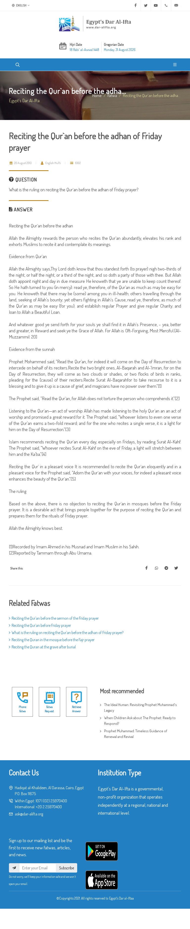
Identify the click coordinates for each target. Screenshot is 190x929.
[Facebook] (136, 5)
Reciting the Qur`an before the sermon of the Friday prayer (55, 618)
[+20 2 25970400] (166, 5)
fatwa (112, 95)
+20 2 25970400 (49, 806)
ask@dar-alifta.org (29, 813)
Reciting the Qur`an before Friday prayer (41, 625)
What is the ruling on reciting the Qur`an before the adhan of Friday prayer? (67, 632)
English (21, 5)
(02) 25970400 (55, 800)
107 (38, 800)
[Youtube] (156, 5)
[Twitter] (146, 5)
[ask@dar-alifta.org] (176, 5)
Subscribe (66, 867)
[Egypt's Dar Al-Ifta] (95, 23)
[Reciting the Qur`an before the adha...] (146, 568)
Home (97, 95)
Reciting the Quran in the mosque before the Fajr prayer (53, 639)
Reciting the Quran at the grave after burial (44, 646)
